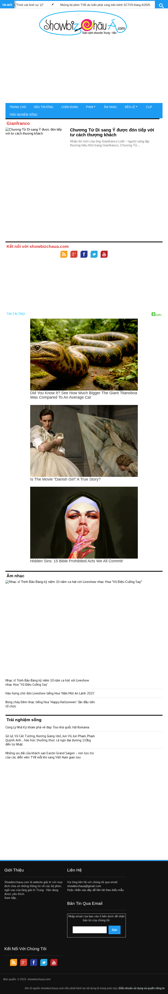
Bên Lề (130, 107)
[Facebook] (84, 255)
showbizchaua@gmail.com (84, 886)
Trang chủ (17, 107)
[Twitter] (94, 255)
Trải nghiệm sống (23, 114)
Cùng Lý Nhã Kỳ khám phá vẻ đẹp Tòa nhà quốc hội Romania (47, 727)
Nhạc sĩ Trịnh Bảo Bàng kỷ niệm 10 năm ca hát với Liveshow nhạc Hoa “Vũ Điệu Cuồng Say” (47, 682)
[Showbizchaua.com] (82, 23)
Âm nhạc (110, 107)
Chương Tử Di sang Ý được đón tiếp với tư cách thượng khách (112, 132)
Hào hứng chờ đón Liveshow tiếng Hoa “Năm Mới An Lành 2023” (50, 693)
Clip (149, 107)
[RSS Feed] (63, 255)
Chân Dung (69, 107)
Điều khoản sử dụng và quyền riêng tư (142, 988)
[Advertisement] (82, 70)
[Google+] (73, 255)
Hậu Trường (43, 107)
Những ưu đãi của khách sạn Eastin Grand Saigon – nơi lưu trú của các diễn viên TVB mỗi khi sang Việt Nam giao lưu (49, 755)
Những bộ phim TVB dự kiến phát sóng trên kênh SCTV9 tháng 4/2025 (92, 5)
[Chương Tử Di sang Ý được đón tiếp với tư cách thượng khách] (36, 145)
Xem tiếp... (11, 898)
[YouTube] (104, 255)
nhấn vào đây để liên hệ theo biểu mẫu (99, 890)
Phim (89, 107)
